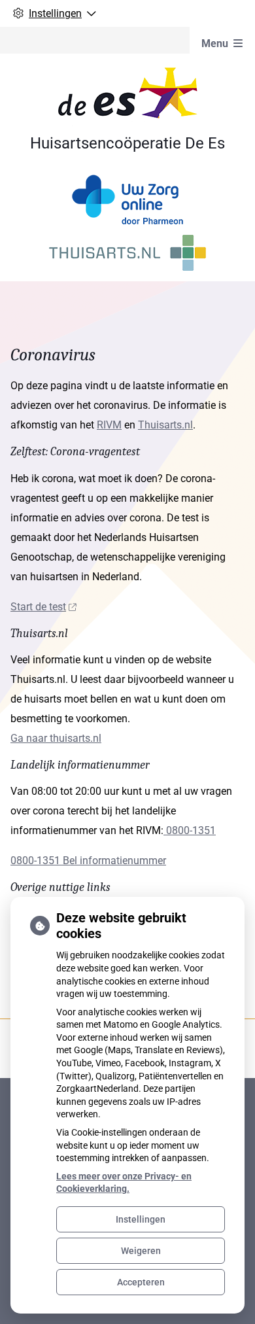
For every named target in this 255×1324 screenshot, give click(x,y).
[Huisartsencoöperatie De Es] (128, 96)
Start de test (38, 607)
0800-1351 (189, 830)
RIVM (109, 425)
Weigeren (141, 1251)
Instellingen (140, 1219)
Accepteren (141, 1282)
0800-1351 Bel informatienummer (88, 860)
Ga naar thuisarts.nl (55, 738)
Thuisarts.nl (165, 425)
